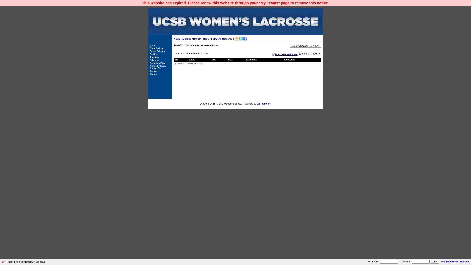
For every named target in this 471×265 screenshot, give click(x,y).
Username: (373, 261)
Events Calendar (157, 51)
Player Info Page (157, 63)
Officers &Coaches (223, 39)
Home (152, 45)
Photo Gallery (156, 48)
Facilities (154, 54)
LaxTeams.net (264, 104)
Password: (406, 261)
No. (176, 59)
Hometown (251, 59)
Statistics (154, 57)
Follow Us (154, 60)
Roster (206, 39)
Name (192, 59)
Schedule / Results (191, 39)
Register (464, 261)
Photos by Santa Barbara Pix (158, 67)
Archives (154, 71)
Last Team (289, 59)
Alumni (153, 74)
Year (230, 59)
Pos (214, 59)
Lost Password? (449, 261)
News (177, 39)
